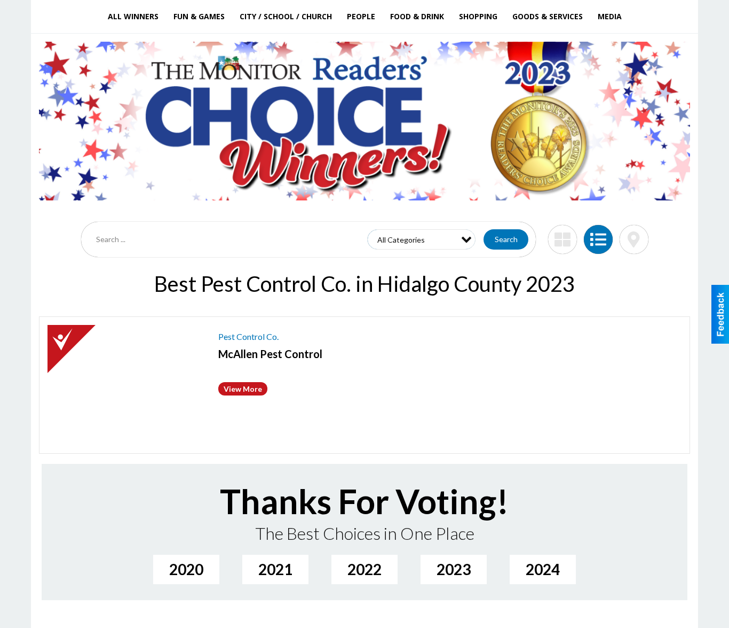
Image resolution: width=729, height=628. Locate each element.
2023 (454, 569)
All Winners (133, 16)
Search (506, 239)
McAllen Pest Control (270, 353)
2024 (543, 569)
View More (243, 388)
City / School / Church (286, 16)
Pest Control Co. (248, 336)
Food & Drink (417, 16)
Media (610, 16)
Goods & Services (547, 16)
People (361, 16)
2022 (364, 569)
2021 (275, 569)
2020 (186, 569)
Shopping (478, 16)
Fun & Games (199, 16)
